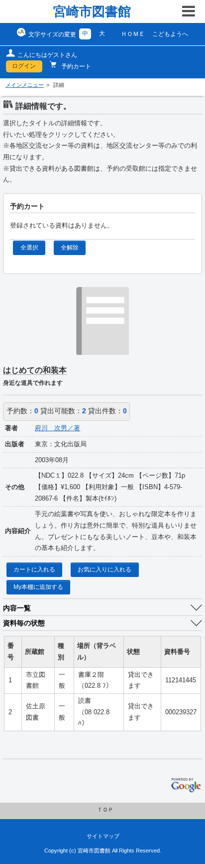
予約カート (75, 66)
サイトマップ (103, 836)
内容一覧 (17, 608)
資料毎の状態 (24, 623)
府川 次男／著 (57, 428)
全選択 (29, 247)
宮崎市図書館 (92, 11)
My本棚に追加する (38, 586)
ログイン (24, 65)
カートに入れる (34, 569)
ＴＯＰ (105, 810)
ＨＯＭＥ (133, 33)
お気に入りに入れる (104, 569)
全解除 (70, 247)
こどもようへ (170, 33)
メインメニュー (24, 85)
